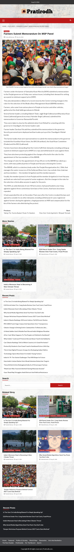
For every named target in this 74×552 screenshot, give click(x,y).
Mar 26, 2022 (20, 37)
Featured (6, 31)
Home (4, 540)
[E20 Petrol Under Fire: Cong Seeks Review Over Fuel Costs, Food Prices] (55, 235)
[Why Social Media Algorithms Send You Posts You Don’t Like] (55, 441)
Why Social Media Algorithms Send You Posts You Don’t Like (24, 312)
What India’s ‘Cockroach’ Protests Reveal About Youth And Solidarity (27, 339)
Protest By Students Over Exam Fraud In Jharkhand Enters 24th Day (26, 346)
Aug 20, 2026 (54, 459)
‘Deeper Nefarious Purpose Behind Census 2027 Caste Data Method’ (27, 316)
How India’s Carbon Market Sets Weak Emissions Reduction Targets (26, 361)
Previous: (19, 212)
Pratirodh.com (48, 549)
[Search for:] (27, 385)
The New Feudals (8, 543)
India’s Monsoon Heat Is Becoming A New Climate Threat (23, 309)
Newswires (43, 540)
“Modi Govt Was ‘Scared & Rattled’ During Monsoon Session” (24, 369)
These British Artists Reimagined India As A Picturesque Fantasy (25, 365)
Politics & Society (15, 244)
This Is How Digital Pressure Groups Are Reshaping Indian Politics (26, 350)
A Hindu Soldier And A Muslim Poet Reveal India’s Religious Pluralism (26, 331)
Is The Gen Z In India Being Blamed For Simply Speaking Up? (23, 301)
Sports (39, 543)
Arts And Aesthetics (55, 540)
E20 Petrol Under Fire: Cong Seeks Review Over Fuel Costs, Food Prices (28, 305)
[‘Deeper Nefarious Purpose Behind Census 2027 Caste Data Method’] (19, 476)
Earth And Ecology (44, 244)
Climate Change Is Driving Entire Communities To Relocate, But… (25, 327)
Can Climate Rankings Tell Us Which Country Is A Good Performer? (26, 342)
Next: (54, 212)
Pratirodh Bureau (9, 37)
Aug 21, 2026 (18, 254)
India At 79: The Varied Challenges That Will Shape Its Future (24, 357)
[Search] (70, 20)
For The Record (30, 543)
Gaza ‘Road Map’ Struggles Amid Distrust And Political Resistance (26, 372)
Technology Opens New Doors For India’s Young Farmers (23, 354)
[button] (4, 20)
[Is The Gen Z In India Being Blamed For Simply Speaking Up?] (19, 235)
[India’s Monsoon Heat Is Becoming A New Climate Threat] (19, 270)
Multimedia (19, 543)
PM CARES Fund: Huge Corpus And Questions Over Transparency (26, 324)
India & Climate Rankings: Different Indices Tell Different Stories (26, 320)
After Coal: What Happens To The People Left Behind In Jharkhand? (27, 335)
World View (33, 540)
